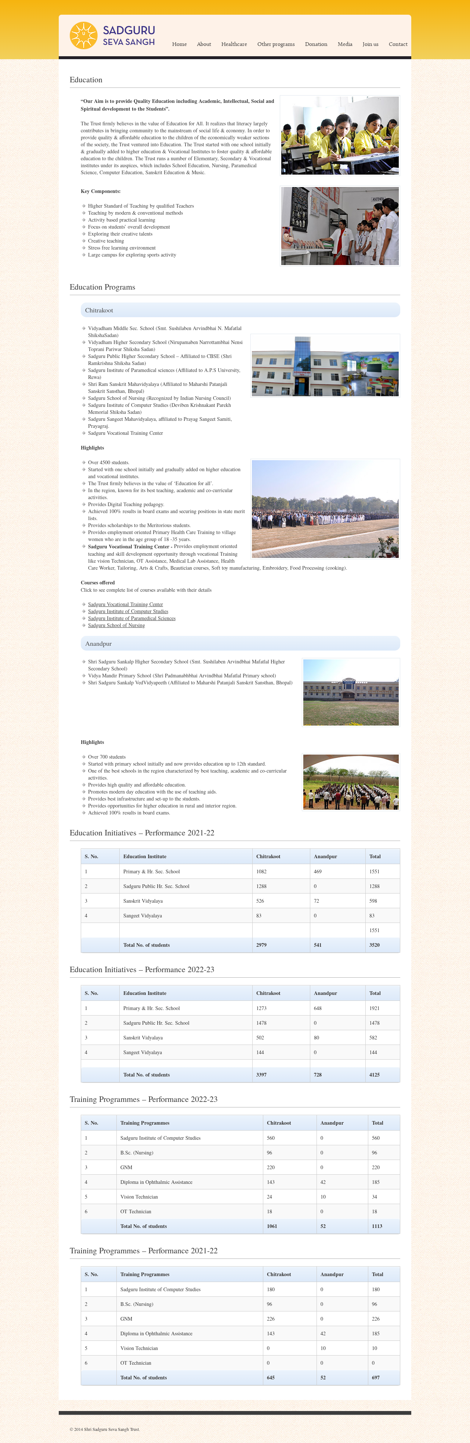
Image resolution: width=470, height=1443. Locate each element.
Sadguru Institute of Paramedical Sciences (132, 618)
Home (179, 44)
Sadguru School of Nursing (116, 625)
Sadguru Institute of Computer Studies (128, 611)
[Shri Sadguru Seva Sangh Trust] (112, 35)
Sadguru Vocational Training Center (125, 604)
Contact (398, 44)
